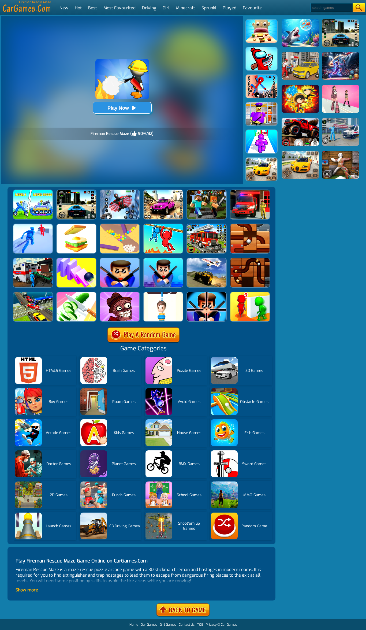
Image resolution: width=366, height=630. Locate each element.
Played (229, 8)
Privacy (211, 624)
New (63, 8)
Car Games (229, 624)
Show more (27, 590)
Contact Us (187, 624)
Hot (78, 8)
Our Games (149, 624)
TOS (200, 624)
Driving (149, 8)
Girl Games (168, 624)
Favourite (252, 8)
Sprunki (208, 8)
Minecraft (185, 8)
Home (133, 624)
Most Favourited (119, 8)
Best (92, 8)
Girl (166, 8)
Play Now (118, 108)
